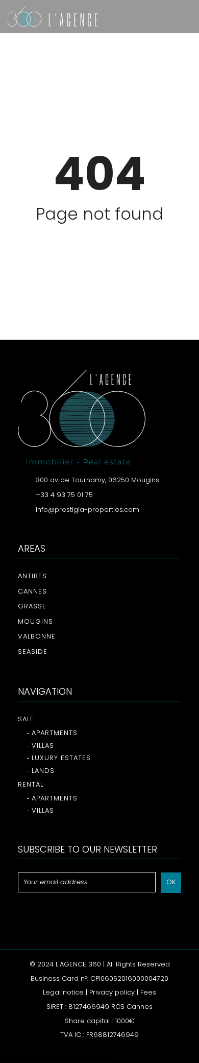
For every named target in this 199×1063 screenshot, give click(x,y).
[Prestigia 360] (48, 16)
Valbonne (37, 636)
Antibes (32, 576)
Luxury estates (61, 758)
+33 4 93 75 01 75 (64, 495)
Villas (43, 745)
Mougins (35, 621)
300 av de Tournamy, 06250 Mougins (97, 480)
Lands (43, 770)
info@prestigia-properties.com (87, 509)
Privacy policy (112, 992)
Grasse (32, 606)
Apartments (55, 733)
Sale (26, 719)
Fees (148, 992)
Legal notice (63, 992)
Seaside (32, 651)
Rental (30, 784)
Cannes (32, 591)
